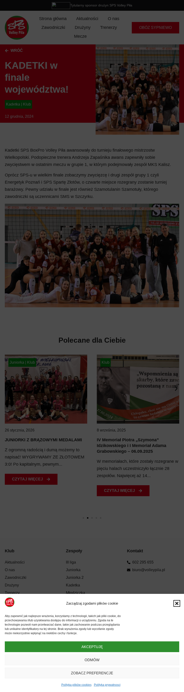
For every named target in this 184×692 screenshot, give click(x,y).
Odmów (92, 660)
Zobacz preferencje (92, 673)
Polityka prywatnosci (107, 685)
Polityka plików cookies (76, 685)
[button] (176, 603)
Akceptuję (92, 647)
